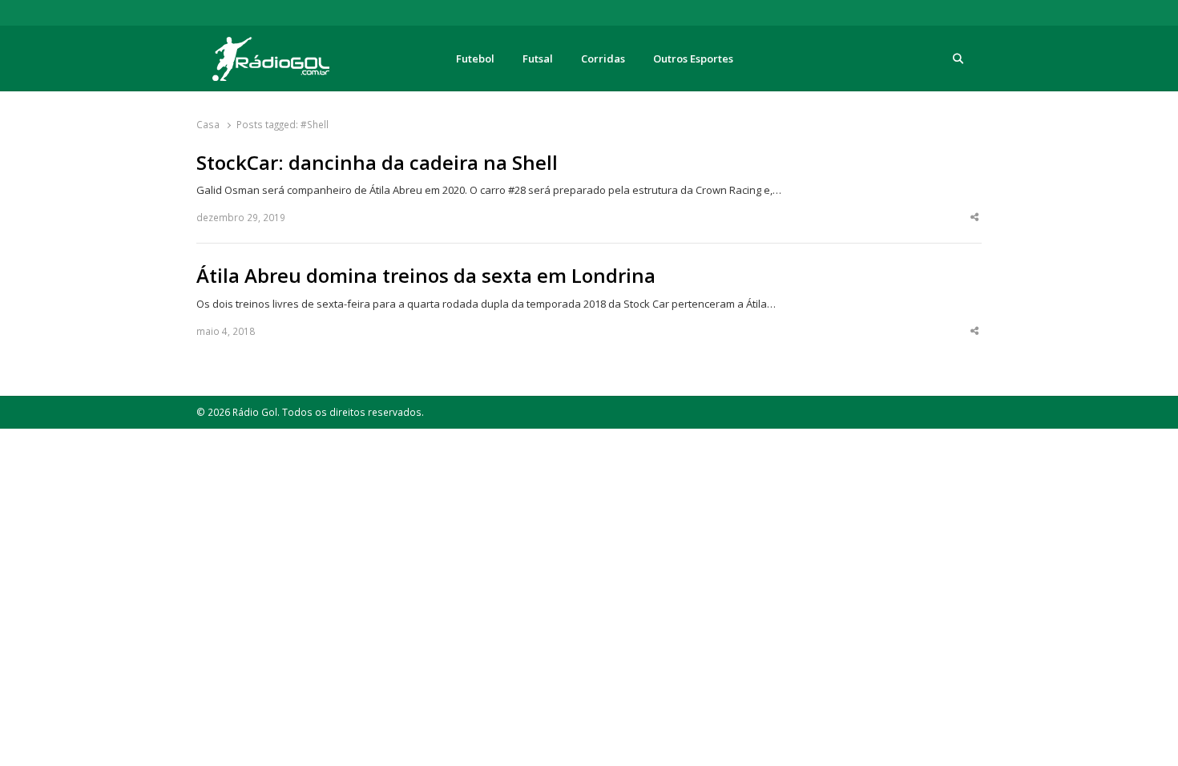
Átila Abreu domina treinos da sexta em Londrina (426, 275)
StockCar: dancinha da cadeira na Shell (377, 162)
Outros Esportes (693, 58)
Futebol (475, 58)
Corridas (603, 58)
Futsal (537, 58)
